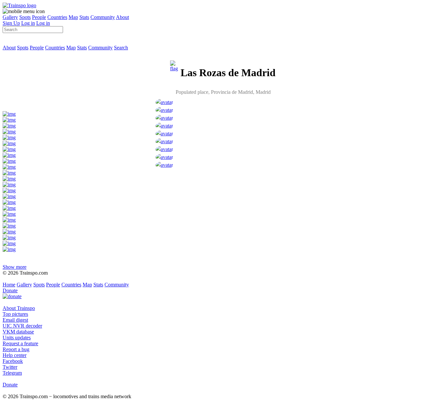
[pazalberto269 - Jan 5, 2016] (164, 133)
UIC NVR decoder (22, 326)
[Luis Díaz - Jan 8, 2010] (164, 141)
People (39, 17)
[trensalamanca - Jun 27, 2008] (164, 157)
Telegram (12, 373)
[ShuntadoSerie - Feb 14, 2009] (164, 149)
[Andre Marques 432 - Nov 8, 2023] (164, 110)
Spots (25, 17)
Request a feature (20, 343)
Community (102, 17)
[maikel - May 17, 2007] (164, 165)
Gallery (10, 17)
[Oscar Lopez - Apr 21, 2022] (164, 118)
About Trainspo (19, 308)
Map (73, 17)
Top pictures (15, 314)
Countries (57, 17)
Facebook (13, 361)
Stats (84, 17)
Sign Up (11, 23)
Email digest (15, 320)
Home (9, 284)
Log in (28, 23)
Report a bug (16, 349)
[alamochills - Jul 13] (164, 102)
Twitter (10, 367)
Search (121, 47)
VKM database (18, 331)
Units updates (17, 337)
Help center (14, 355)
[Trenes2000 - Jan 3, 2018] (164, 125)
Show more (14, 267)
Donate (10, 290)
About (122, 17)
